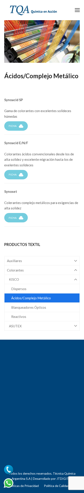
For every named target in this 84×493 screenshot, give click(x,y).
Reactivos (18, 317)
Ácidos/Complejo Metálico (31, 298)
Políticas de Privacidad (23, 486)
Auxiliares (14, 261)
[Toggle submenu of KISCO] (42, 279)
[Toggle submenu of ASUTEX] (42, 325)
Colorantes (15, 270)
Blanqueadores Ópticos (28, 307)
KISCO (14, 279)
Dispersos (18, 289)
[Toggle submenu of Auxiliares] (42, 260)
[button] (77, 10)
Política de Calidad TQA (60, 486)
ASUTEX (15, 326)
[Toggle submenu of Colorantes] (42, 270)
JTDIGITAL (64, 478)
